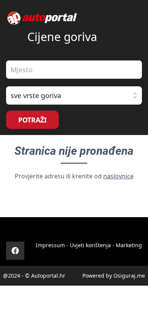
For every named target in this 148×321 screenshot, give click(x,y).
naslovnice (118, 176)
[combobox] (74, 69)
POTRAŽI (32, 119)
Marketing (129, 245)
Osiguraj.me (129, 275)
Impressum (50, 245)
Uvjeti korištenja (90, 245)
